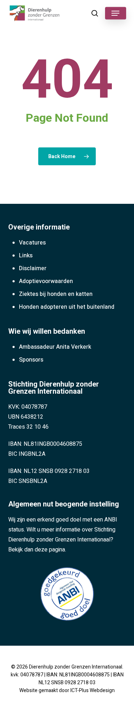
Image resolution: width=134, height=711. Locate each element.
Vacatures (32, 242)
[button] (115, 13)
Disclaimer (32, 268)
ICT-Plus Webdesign (92, 690)
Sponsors (31, 360)
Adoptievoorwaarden (46, 281)
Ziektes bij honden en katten (56, 294)
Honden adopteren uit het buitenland (66, 307)
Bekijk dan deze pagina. (37, 549)
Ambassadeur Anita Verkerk (55, 347)
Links (26, 255)
